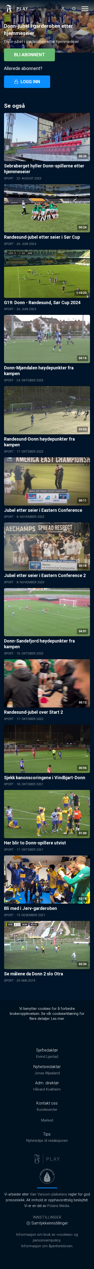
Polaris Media (58, 1206)
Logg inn (30, 81)
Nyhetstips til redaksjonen (47, 1141)
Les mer (57, 1019)
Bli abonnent (29, 54)
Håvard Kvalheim (47, 1089)
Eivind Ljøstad (47, 1057)
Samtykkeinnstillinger (49, 1223)
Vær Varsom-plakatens (48, 1194)
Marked (47, 1120)
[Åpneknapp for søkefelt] (74, 9)
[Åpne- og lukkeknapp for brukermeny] (63, 9)
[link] (17, 8)
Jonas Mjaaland (47, 1073)
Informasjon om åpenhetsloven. (47, 1246)
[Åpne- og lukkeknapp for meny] (85, 9)
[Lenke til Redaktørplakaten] (47, 1176)
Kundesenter (47, 1110)
